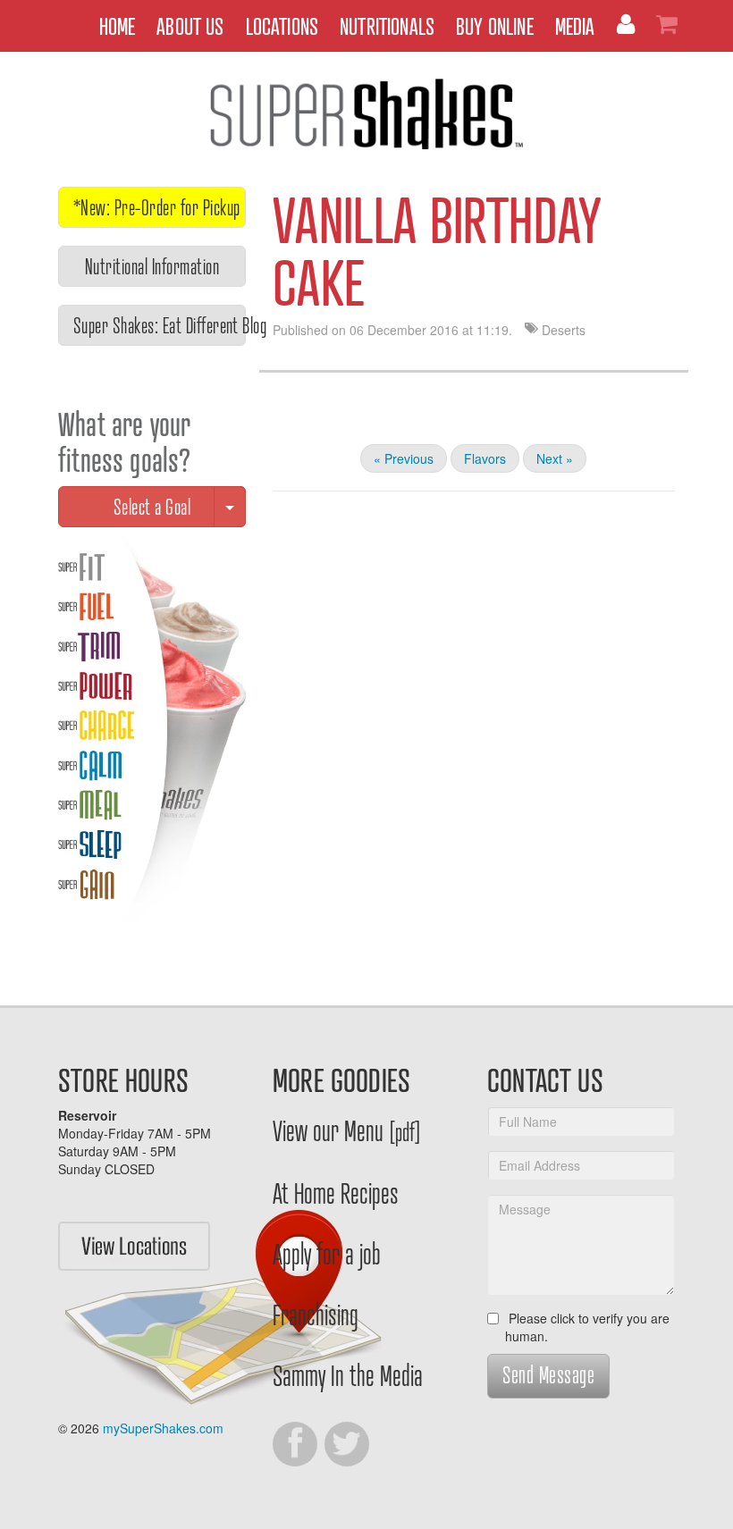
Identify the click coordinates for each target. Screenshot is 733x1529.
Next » (554, 458)
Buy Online (495, 25)
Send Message (548, 1374)
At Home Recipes (336, 1192)
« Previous (404, 458)
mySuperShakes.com (163, 1428)
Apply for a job (327, 1253)
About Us (189, 25)
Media (575, 25)
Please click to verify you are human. (587, 1327)
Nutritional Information (152, 266)
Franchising (315, 1314)
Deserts (564, 330)
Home (117, 25)
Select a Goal (152, 506)
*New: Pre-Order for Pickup (156, 207)
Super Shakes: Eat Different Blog (159, 325)
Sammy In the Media (348, 1374)
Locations (282, 25)
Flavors (485, 458)
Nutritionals (387, 25)
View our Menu (347, 1129)
